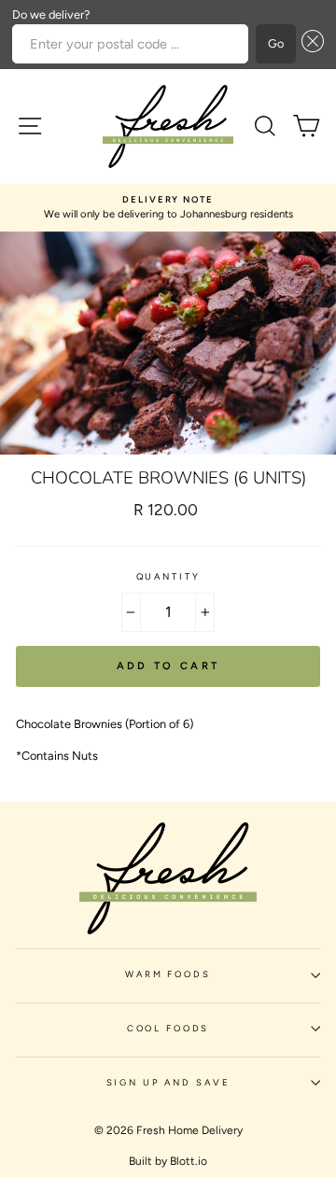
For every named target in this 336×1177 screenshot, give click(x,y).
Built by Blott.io (168, 1161)
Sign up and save (168, 1082)
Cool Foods (168, 1028)
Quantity (168, 576)
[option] (168, 207)
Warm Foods (168, 974)
